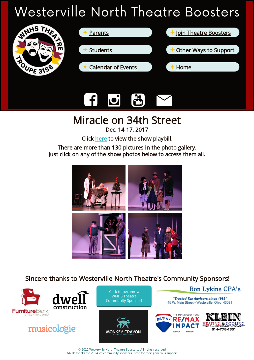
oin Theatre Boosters (204, 32)
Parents (99, 32)
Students (100, 50)
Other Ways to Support (205, 50)
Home (183, 67)
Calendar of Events (113, 67)
